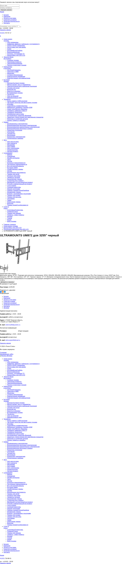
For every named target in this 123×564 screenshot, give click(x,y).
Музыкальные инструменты (16, 172)
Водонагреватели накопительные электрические (23, 127)
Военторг (10, 203)
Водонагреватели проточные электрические (22, 125)
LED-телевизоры (12, 42)
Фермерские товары (14, 192)
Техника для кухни (13, 88)
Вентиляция (11, 135)
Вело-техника (11, 221)
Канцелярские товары (14, 179)
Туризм (9, 218)
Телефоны (7, 99)
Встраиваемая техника (15, 93)
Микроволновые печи (14, 97)
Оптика (9, 171)
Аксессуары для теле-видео (16, 47)
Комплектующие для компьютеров (18, 78)
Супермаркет (8, 153)
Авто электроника (13, 148)
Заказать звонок (6, 10)
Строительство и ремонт (15, 180)
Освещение (11, 156)
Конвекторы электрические (16, 137)
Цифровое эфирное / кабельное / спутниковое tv (23, 44)
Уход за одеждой (12, 96)
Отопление (11, 132)
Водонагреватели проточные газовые (20, 128)
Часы (9, 159)
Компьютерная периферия (16, 76)
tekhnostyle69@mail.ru (12, 340)
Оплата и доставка (10, 18)
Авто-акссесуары (13, 141)
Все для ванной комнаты (15, 166)
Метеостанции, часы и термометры (19, 84)
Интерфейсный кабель (14, 50)
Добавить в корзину (7, 282)
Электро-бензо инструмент (8, 57)
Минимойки (11, 145)
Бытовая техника (7, 80)
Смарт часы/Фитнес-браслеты (17, 109)
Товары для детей (13, 174)
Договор (6, 308)
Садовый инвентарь (14, 187)
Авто (5, 140)
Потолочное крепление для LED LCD (16, 229)
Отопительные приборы (15, 138)
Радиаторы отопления (14, 130)
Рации (9, 220)
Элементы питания (13, 177)
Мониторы (10, 73)
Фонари (9, 216)
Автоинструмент (12, 151)
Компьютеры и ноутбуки (8, 67)
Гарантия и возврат (10, 20)
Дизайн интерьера (13, 158)
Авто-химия (11, 146)
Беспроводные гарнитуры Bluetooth (19, 115)
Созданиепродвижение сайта (6, 353)
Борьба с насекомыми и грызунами (19, 193)
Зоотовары (11, 198)
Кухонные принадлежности (16, 163)
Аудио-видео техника (8, 39)
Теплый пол (11, 133)
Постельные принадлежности (17, 164)
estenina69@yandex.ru (12, 325)
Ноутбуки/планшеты (14, 70)
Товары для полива (13, 195)
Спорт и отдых (6, 207)
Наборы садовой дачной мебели (18, 190)
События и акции (9, 301)
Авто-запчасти (12, 143)
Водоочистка (11, 89)
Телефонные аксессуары (15, 114)
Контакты (7, 23)
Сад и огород (11, 185)
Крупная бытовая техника (15, 83)
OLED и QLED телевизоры (16, 45)
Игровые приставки (13, 176)
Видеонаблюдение (13, 52)
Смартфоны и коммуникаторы (17, 106)
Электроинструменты (14, 62)
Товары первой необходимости (17, 205)
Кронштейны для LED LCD (16, 55)
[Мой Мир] (5, 292)
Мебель (9, 154)
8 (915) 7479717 (12, 331)
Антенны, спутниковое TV (15, 54)
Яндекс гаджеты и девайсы (16, 120)
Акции (2, 12)
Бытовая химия (12, 167)
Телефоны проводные (14, 112)
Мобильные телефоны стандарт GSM (19, 107)
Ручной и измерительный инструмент (19, 184)
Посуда (9, 161)
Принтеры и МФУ (13, 71)
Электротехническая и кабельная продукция (22, 86)
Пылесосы (10, 94)
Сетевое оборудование (15, 75)
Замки (9, 200)
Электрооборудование (14, 63)
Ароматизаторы (12, 150)
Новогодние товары (14, 202)
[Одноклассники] (3, 292)
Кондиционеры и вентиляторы (17, 123)
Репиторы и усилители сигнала (17, 119)
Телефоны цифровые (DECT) (17, 110)
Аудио (9, 49)
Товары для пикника (14, 213)
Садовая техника (13, 60)
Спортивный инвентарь (15, 210)
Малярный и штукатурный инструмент (20, 182)
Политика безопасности (12, 21)
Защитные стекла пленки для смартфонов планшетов (25, 117)
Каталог (6, 15)
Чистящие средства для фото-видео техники (22, 102)
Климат (6, 122)
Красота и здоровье (13, 91)
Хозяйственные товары (15, 169)
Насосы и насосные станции (16, 65)
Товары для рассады (14, 197)
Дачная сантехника (13, 189)
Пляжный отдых (12, 211)
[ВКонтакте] (1, 292)
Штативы (10, 104)
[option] (61, 251)
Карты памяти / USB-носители (17, 101)
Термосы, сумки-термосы (15, 215)
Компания (7, 16)
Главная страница (10, 224)
